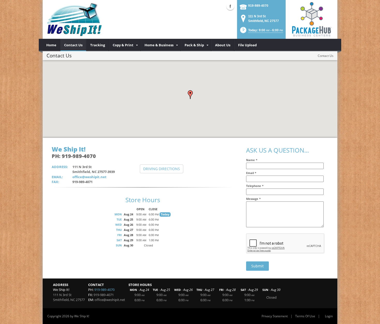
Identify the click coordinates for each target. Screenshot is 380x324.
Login (329, 316)
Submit (257, 265)
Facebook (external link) (230, 6)
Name (251, 160)
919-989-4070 (258, 5)
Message (253, 199)
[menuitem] (51, 45)
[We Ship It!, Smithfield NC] (74, 19)
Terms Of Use (305, 316)
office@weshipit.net (89, 177)
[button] (190, 94)
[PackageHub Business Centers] (311, 19)
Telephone (254, 186)
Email (251, 173)
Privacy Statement (275, 316)
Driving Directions (161, 168)
